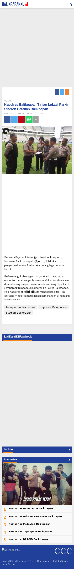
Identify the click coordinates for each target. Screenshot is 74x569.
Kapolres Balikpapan (53, 307)
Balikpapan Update (23, 113)
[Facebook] (57, 91)
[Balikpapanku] (15, 3)
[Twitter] (62, 91)
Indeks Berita (60, 561)
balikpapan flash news (20, 307)
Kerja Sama (8, 564)
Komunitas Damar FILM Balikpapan (31, 508)
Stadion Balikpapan (18, 312)
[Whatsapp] (29, 119)
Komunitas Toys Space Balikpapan (30, 531)
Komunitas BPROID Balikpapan (28, 539)
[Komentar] (36, 119)
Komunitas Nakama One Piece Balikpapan (35, 516)
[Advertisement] (37, 48)
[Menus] (71, 4)
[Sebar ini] (7, 119)
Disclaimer (43, 561)
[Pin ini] (21, 119)
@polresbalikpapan (47, 257)
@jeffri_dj (40, 261)
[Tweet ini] (14, 119)
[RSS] (67, 91)
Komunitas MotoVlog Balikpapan (29, 523)
